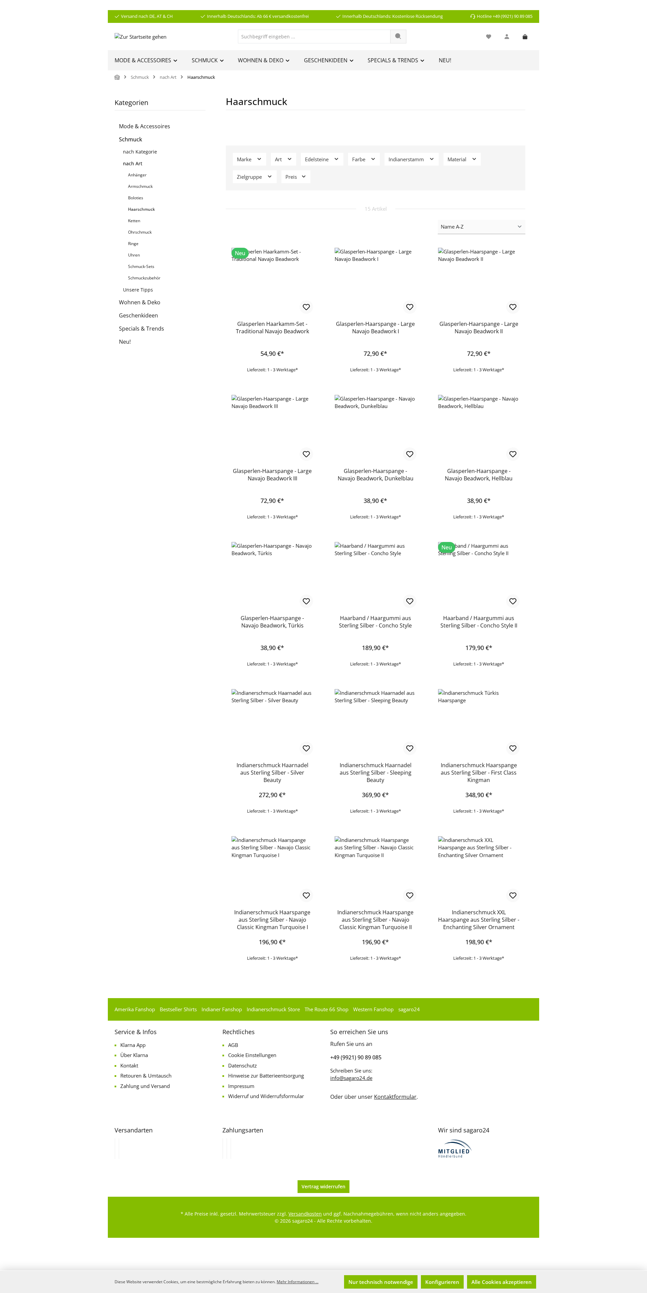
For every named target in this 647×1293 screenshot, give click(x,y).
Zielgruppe (250, 176)
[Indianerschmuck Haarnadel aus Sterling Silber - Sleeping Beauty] (375, 722)
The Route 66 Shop (326, 1009)
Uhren (134, 255)
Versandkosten (305, 1214)
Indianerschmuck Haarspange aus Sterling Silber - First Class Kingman (479, 772)
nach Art (132, 163)
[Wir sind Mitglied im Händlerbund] (455, 1148)
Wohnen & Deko (139, 302)
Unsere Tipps (138, 289)
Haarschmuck (141, 209)
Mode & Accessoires (144, 126)
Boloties (135, 198)
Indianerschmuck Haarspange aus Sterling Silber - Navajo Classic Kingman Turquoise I (272, 920)
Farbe (359, 159)
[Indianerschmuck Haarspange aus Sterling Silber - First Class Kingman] (479, 722)
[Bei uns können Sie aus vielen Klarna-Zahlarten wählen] (222, 1148)
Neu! (125, 341)
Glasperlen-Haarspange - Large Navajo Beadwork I (375, 327)
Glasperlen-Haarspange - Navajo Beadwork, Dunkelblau (375, 474)
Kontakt (129, 1065)
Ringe (133, 243)
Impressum (241, 1086)
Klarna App (133, 1045)
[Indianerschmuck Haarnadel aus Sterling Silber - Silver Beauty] (272, 722)
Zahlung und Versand (145, 1086)
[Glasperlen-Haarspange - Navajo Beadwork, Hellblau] (479, 428)
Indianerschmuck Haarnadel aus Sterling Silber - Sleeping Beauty (375, 772)
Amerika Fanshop (135, 1009)
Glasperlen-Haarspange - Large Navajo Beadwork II (478, 327)
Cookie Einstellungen (252, 1055)
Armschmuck (140, 186)
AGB (233, 1045)
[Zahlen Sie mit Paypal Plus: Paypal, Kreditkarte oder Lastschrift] (230, 1148)
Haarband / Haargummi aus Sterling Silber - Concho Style (375, 621)
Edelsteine (317, 159)
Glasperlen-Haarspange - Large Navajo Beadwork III (272, 474)
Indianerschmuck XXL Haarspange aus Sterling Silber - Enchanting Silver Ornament (478, 920)
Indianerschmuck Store (273, 1009)
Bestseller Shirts (178, 1009)
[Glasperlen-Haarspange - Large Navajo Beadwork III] (272, 428)
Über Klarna (134, 1055)
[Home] (117, 77)
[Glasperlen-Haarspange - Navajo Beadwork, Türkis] (272, 575)
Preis (291, 176)
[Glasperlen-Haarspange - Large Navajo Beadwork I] (375, 281)
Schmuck (130, 139)
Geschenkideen (138, 315)
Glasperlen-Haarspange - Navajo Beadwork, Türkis (272, 621)
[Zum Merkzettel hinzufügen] (306, 307)
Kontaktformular (395, 1096)
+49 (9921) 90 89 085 (355, 1057)
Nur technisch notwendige (380, 1282)
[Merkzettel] (488, 36)
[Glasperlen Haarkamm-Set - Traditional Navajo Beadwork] (272, 281)
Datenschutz (242, 1065)
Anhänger (137, 175)
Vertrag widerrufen (323, 1186)
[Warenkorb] (525, 36)
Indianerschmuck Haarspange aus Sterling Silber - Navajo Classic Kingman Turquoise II (375, 920)
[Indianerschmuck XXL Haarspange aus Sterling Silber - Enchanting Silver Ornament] (479, 870)
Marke (245, 159)
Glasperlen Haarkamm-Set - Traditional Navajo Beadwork (272, 327)
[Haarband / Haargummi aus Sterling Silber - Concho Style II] (479, 575)
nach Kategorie (140, 151)
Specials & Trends (141, 328)
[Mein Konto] (506, 36)
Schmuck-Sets (141, 266)
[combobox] (314, 36)
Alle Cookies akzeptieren (501, 1282)
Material (458, 159)
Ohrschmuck (140, 232)
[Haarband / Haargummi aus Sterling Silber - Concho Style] (375, 575)
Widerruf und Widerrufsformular (266, 1096)
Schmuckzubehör (144, 278)
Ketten (134, 221)
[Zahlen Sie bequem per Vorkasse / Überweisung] (226, 1148)
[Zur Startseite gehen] (140, 36)
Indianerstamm (407, 159)
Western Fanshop (373, 1009)
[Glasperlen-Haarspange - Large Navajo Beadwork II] (479, 281)
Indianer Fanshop (222, 1009)
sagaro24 (409, 1009)
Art (279, 159)
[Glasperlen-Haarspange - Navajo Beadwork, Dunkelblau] (375, 428)
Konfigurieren (442, 1282)
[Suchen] (398, 36)
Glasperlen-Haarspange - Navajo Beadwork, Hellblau (479, 474)
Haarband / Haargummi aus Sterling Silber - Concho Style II (478, 621)
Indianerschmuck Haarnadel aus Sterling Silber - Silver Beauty (272, 772)
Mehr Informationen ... (297, 1282)
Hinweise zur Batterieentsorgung (266, 1075)
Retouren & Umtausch (146, 1075)
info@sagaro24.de (351, 1078)
